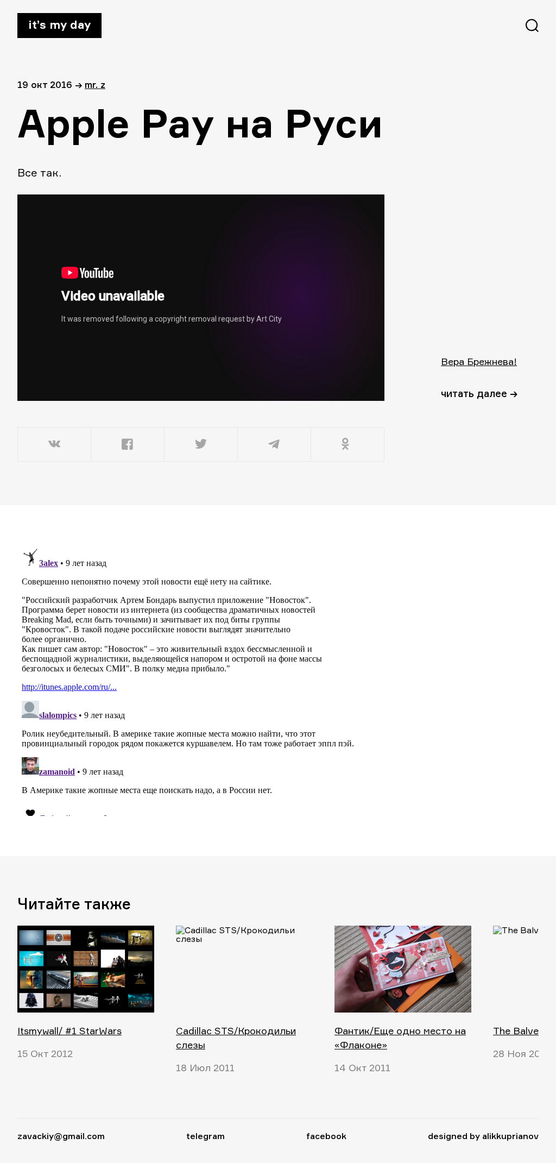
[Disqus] (202, 680)
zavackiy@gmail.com (61, 1135)
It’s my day (59, 24)
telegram (205, 1135)
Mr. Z (95, 84)
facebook (326, 1135)
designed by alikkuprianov (483, 1135)
